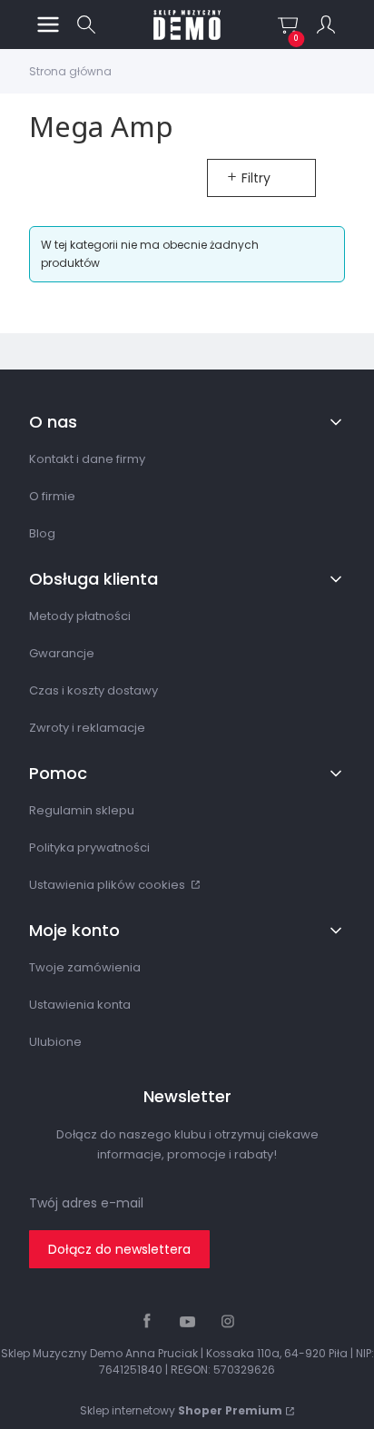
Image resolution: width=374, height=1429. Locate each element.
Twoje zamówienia (85, 967)
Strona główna (70, 71)
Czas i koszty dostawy (93, 690)
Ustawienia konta (80, 1004)
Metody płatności (80, 616)
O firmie (52, 496)
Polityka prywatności (89, 847)
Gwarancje (61, 653)
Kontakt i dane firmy (87, 459)
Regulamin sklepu (81, 810)
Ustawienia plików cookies (108, 884)
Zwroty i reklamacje (87, 727)
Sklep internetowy (181, 1410)
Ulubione (55, 1041)
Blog (42, 533)
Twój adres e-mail (86, 1203)
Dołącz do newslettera (119, 1249)
